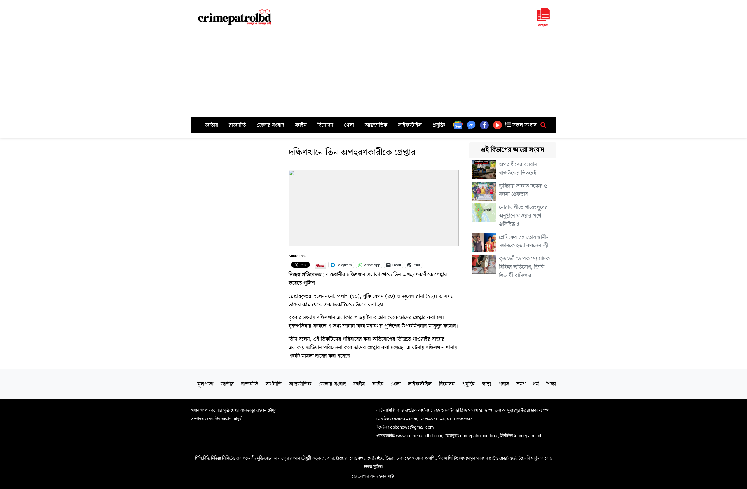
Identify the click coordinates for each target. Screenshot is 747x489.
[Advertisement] (373, 73)
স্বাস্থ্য (486, 384)
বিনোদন (325, 125)
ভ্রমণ (521, 384)
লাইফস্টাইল (410, 125)
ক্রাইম (301, 125)
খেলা (349, 125)
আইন (377, 384)
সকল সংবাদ (524, 125)
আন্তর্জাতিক (376, 125)
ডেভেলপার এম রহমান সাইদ (373, 476)
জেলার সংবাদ (270, 125)
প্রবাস (503, 384)
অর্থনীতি (274, 384)
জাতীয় (211, 125)
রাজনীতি (237, 125)
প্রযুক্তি (438, 125)
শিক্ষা (551, 384)
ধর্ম (536, 384)
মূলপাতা (205, 384)
